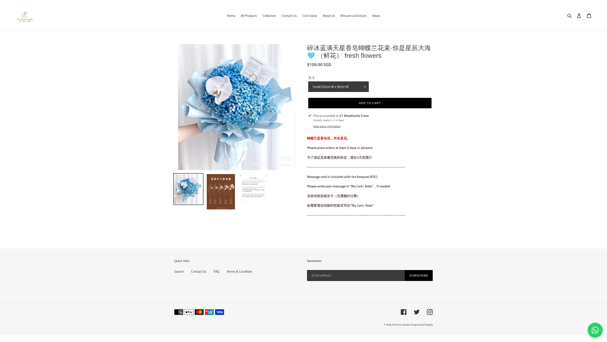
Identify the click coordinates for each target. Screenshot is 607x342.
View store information (326, 126)
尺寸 (311, 77)
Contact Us (199, 271)
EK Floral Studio (401, 325)
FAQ (216, 271)
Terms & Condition (239, 271)
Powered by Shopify (422, 325)
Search (179, 271)
